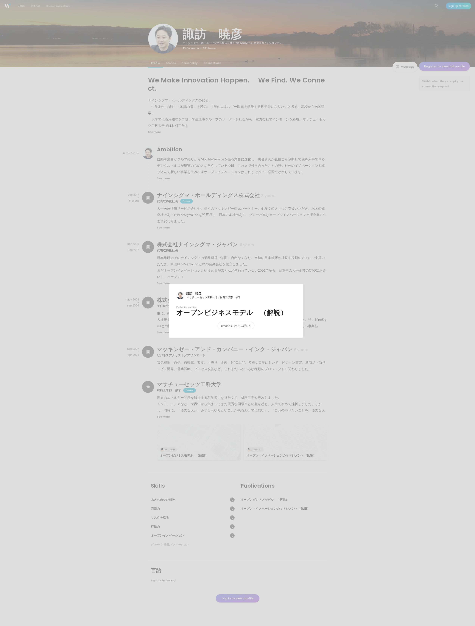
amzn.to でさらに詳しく (236, 326)
